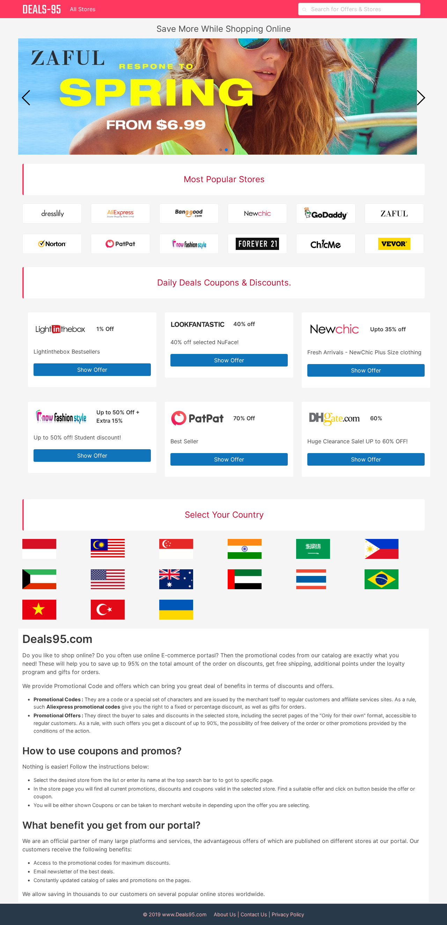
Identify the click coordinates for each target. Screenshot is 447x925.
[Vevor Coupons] (395, 245)
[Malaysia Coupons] (108, 556)
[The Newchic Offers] (334, 322)
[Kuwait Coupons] (39, 587)
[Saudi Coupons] (313, 556)
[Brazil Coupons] (381, 587)
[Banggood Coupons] (189, 214)
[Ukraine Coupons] (176, 617)
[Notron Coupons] (52, 245)
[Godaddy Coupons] (326, 214)
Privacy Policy (288, 914)
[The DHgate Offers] (334, 411)
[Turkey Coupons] (108, 617)
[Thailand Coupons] (311, 587)
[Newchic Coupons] (258, 214)
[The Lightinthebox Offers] (61, 322)
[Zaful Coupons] (395, 214)
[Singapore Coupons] (176, 556)
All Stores (82, 9)
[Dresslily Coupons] (52, 214)
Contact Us (254, 914)
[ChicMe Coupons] (326, 245)
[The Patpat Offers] (197, 411)
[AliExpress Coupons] (121, 214)
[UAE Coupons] (245, 587)
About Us (225, 914)
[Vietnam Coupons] (39, 617)
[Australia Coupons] (176, 587)
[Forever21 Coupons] (258, 245)
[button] (420, 97)
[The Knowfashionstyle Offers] (61, 411)
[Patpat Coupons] (121, 245)
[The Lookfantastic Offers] (197, 322)
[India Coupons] (245, 556)
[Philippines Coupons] (381, 556)
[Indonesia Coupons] (39, 556)
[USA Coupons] (108, 587)
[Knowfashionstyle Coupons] (189, 245)
